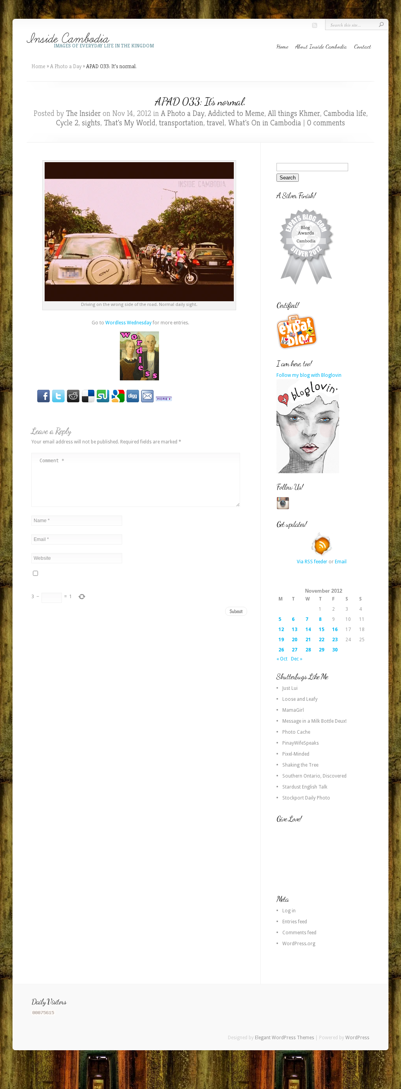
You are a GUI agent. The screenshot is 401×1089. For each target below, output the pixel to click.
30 (335, 650)
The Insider (83, 113)
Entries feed (294, 921)
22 (321, 639)
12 (281, 629)
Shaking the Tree (300, 765)
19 (281, 639)
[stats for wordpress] (43, 1014)
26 (281, 650)
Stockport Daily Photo (306, 798)
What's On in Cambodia (264, 123)
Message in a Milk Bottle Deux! (314, 721)
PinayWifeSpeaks (300, 743)
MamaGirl (293, 710)
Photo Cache (296, 732)
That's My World (129, 123)
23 (335, 639)
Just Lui (290, 688)
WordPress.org (298, 943)
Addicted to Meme (236, 113)
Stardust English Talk (304, 787)
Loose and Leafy (300, 699)
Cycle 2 (67, 123)
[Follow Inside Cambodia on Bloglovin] (307, 471)
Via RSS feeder (312, 561)
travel (215, 123)
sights (91, 123)
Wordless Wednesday (128, 323)
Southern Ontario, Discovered (314, 776)
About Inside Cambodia (321, 46)
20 (294, 639)
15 (321, 629)
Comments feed (299, 932)
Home (282, 46)
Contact (362, 46)
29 (321, 650)
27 (294, 650)
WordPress (357, 1037)
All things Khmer (294, 113)
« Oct (281, 659)
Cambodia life (344, 113)
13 (294, 629)
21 (308, 639)
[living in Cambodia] (298, 348)
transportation (181, 123)
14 (308, 629)
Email (341, 561)
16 (335, 629)
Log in (289, 911)
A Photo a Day (65, 66)
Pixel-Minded (295, 754)
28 (308, 650)
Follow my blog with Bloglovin (308, 375)
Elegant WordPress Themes (284, 1037)
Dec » (296, 659)
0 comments (326, 123)
